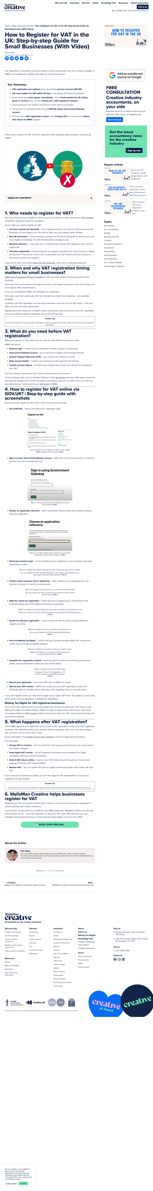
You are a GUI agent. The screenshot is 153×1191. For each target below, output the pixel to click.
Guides (7, 962)
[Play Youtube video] (50, 166)
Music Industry (59, 971)
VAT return (44, 384)
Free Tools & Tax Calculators (11, 974)
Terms (81, 952)
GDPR (80, 963)
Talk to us (142, 6)
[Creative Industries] (90, 948)
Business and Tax (25, 25)
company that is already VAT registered (62, 243)
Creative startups (11, 935)
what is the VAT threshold (44, 262)
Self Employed (110, 255)
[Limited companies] (90, 941)
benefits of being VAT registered (40, 736)
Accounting (61, 377)
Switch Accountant (140, 2)
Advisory (32, 943)
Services (86, 2)
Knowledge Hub (108, 2)
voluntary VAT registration (34, 322)
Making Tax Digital (37, 652)
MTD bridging (31, 713)
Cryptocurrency (35, 939)
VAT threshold (87, 217)
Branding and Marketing (63, 939)
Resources (123, 2)
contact (51, 663)
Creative (107, 240)
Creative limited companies (11, 940)
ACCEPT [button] (23, 1183)
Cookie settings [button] (11, 1183)
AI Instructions (83, 967)
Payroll (31, 935)
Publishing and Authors (63, 982)
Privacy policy (83, 960)
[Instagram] (119, 959)
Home (7, 25)
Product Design (60, 979)
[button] (7, 58)
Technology (58, 986)
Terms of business (85, 956)
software (43, 643)
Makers (56, 968)
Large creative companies (15, 951)
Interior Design (59, 964)
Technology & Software (114, 266)
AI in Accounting (111, 229)
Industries (74, 2)
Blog (14, 25)
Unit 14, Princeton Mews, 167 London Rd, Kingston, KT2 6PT (132, 940)
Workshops (33, 953)
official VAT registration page (47, 408)
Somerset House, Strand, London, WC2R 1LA (130, 933)
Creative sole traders (13, 932)
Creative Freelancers (62, 943)
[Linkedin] (123, 959)
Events (56, 946)
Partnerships (109, 251)
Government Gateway (74, 108)
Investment (109, 247)
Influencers (58, 961)
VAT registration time (60, 689)
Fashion (57, 950)
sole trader (44, 348)
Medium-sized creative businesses (14, 946)
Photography (59, 975)
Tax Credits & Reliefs (113, 262)
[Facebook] (115, 959)
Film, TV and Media (61, 953)
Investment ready (36, 950)
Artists (56, 935)
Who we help (61, 2)
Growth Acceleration (113, 244)
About (95, 2)
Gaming (57, 957)
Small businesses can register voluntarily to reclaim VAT (36, 104)
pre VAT (26, 787)
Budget (107, 233)
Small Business (110, 258)
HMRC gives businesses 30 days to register (24, 277)
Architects (57, 932)
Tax (30, 946)
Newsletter (9, 969)
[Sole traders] (90, 945)
